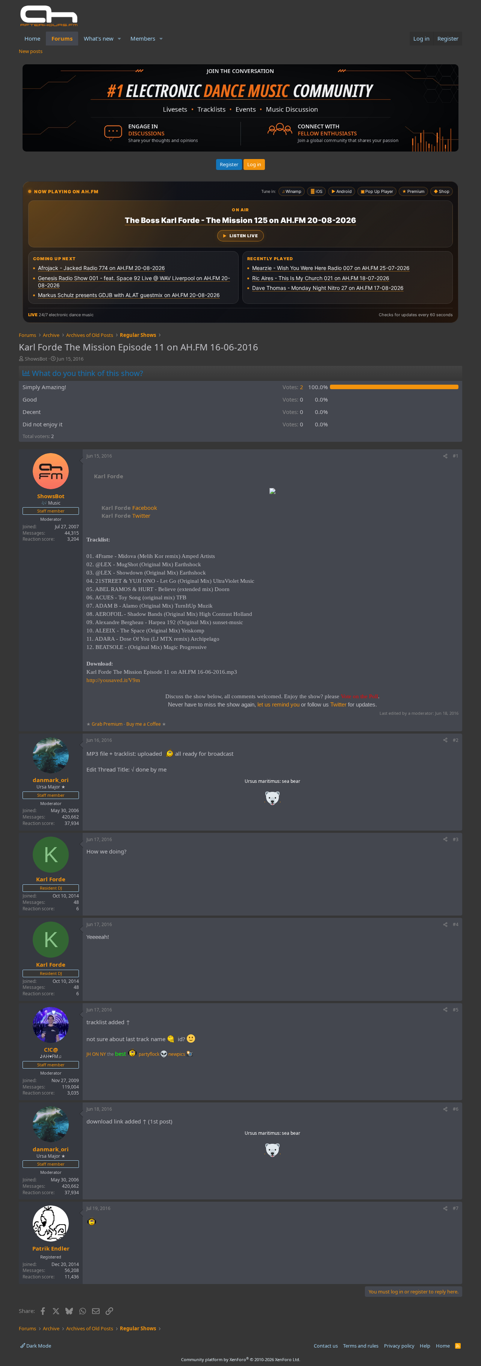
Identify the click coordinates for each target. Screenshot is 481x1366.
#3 (455, 839)
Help (425, 1345)
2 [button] (293, 387)
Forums (62, 38)
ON (95, 1054)
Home (32, 38)
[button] (119, 38)
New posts (30, 51)
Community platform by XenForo (240, 1359)
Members (142, 38)
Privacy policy (399, 1345)
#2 (455, 740)
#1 (455, 456)
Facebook (129, 507)
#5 (455, 1010)
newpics (177, 1054)
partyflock (149, 1054)
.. (272, 800)
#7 (455, 1208)
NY (103, 1054)
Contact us (326, 1345)
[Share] (445, 456)
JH (88, 1054)
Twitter (125, 515)
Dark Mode (38, 1345)
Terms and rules (360, 1345)
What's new (98, 38)
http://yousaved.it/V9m (113, 680)
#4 (455, 924)
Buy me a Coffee (143, 724)
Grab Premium (108, 724)
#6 (455, 1109)
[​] (272, 492)
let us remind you (278, 704)
